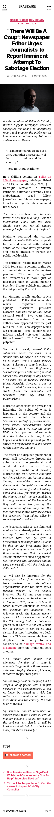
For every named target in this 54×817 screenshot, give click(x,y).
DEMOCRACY (36, 20)
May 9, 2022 (40, 75)
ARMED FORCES (19, 20)
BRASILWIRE (26, 6)
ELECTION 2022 (27, 23)
